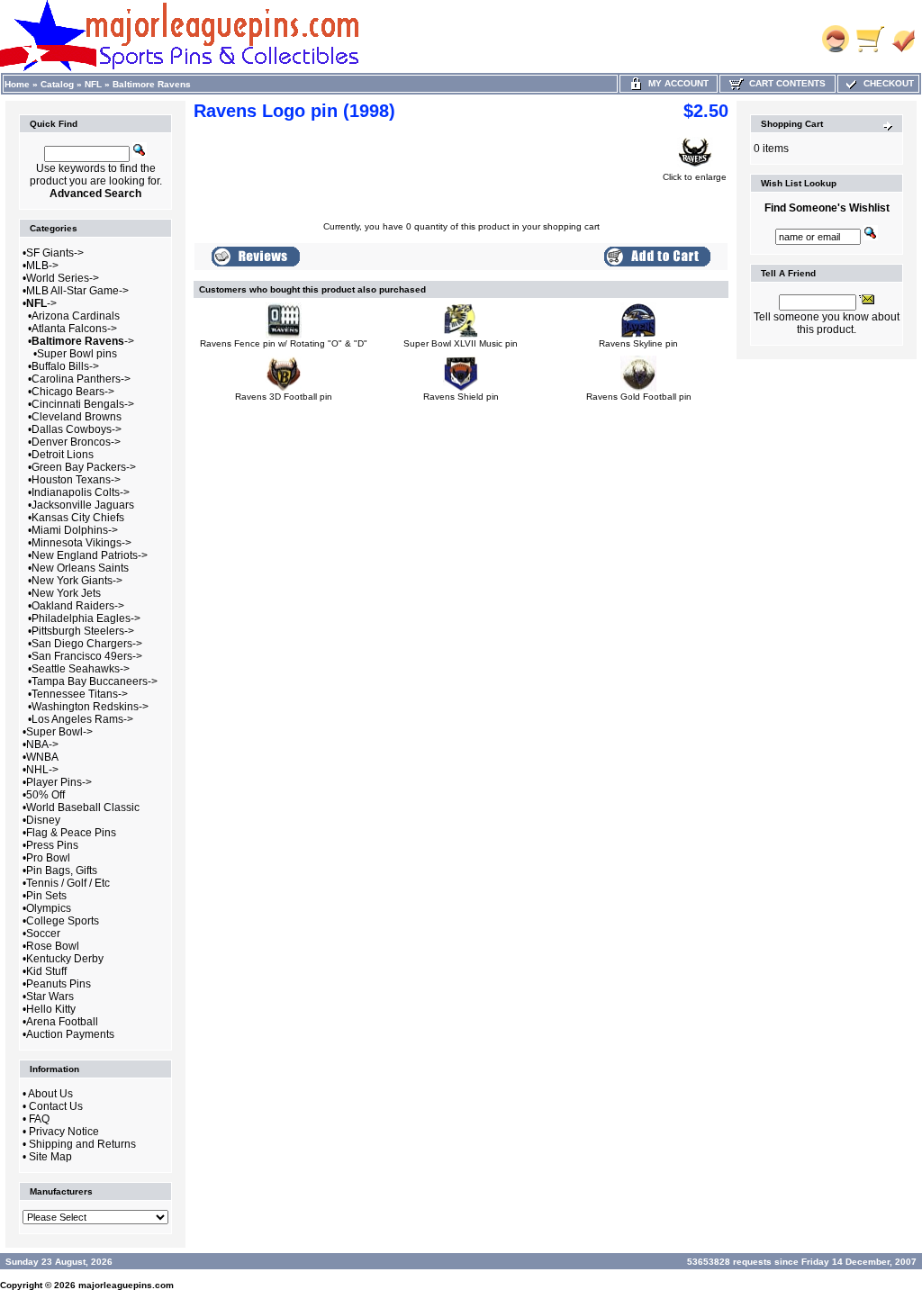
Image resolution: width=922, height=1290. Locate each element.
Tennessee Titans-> (80, 694)
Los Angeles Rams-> (82, 719)
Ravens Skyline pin (638, 343)
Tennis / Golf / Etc (68, 883)
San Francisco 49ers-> (87, 656)
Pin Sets (46, 895)
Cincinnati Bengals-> (83, 404)
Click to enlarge (695, 177)
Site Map (50, 1156)
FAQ (39, 1119)
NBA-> (42, 744)
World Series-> (62, 278)
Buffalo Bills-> (65, 366)
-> (41, 303)
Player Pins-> (59, 782)
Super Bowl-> (59, 732)
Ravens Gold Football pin (639, 396)
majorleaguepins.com (126, 1285)
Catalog (57, 84)
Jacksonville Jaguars (83, 505)
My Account (676, 83)
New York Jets (66, 593)
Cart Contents (785, 83)
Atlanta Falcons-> (74, 328)
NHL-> (42, 769)
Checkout (886, 83)
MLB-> (42, 265)
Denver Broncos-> (76, 442)
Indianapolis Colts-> (81, 492)
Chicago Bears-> (73, 391)
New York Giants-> (77, 580)
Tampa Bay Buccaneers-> (95, 681)
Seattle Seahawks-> (81, 669)
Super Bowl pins (77, 353)
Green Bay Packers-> (84, 467)
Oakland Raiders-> (78, 606)
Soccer (43, 933)
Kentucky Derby (65, 958)
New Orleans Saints (80, 568)
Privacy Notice (64, 1131)
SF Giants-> (55, 253)
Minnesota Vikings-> (81, 543)
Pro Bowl (48, 858)
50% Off (45, 795)
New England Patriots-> (90, 555)
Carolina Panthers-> (81, 379)
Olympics (48, 908)
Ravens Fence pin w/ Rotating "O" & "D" (283, 343)
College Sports (62, 921)
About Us (50, 1093)
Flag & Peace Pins (71, 832)
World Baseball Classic (83, 807)
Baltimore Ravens (152, 84)
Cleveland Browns (77, 416)
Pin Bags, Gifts (61, 870)
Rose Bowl (52, 946)
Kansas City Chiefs (78, 517)
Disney (43, 820)
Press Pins (52, 845)
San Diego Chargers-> (87, 643)
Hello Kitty (51, 1009)
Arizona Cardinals (76, 316)
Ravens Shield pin (461, 396)
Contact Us (56, 1106)
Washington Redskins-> (90, 706)
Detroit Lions (63, 454)
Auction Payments (70, 1034)
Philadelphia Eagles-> (86, 618)
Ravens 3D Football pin (283, 396)
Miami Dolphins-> (75, 530)
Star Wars (50, 996)
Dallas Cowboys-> (77, 429)
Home (17, 84)
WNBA (42, 757)
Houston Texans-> (76, 480)
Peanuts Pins (58, 984)
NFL (93, 84)
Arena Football (62, 1021)
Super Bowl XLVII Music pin (460, 343)
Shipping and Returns (82, 1144)
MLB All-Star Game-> (77, 290)
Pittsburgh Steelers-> (83, 631)
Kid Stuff (46, 971)
